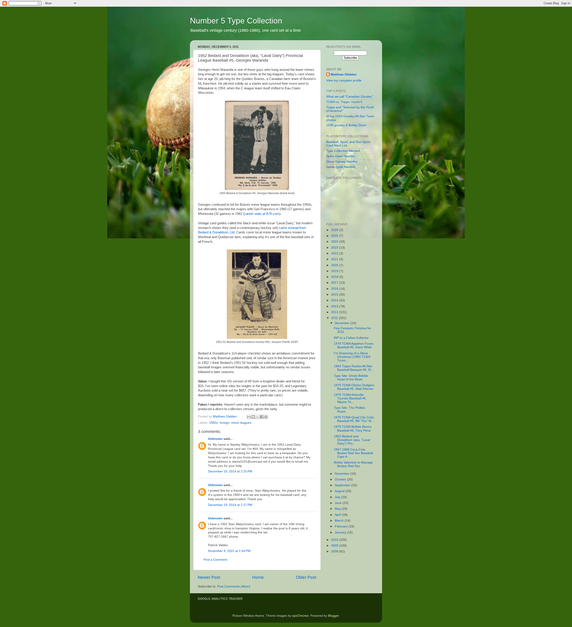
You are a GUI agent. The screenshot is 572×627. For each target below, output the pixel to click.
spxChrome (300, 615)
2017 (335, 282)
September (343, 485)
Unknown (215, 438)
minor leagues (241, 422)
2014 (335, 300)
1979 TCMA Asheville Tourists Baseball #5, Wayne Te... (350, 398)
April (338, 514)
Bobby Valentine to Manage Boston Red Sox (353, 464)
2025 (335, 235)
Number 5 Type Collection (236, 20)
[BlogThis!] (253, 417)
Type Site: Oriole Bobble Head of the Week (351, 377)
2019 (335, 271)
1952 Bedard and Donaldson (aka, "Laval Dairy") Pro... (352, 440)
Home (258, 577)
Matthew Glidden (344, 74)
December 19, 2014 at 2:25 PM (230, 471)
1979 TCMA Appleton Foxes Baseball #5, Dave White (353, 345)
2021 (335, 259)
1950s (213, 422)
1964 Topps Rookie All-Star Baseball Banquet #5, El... (354, 368)
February (342, 526)
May (338, 508)
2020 (335, 265)
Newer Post (209, 577)
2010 (335, 539)
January (341, 532)
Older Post (306, 577)
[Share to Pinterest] (266, 417)
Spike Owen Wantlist (340, 156)
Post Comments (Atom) (233, 586)
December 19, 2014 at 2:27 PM (230, 505)
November (342, 473)
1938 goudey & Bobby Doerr (346, 125)
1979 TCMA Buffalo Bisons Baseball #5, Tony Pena (353, 428)
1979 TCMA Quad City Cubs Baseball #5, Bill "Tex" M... (354, 419)
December (342, 323)
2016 (335, 288)
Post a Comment (215, 559)
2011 (335, 318)
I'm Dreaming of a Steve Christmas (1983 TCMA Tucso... (352, 357)
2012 (335, 312)
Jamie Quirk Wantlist (340, 167)
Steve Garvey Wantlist (341, 161)
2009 (335, 545)
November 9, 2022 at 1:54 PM (229, 551)
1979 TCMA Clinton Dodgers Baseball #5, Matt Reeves (354, 387)
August (340, 491)
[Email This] (249, 417)
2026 (335, 230)
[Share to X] (257, 417)
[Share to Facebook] (261, 417)
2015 (335, 294)
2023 (335, 247)
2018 (335, 277)
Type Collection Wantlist (343, 151)
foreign (224, 422)
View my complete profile (344, 80)
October (341, 479)
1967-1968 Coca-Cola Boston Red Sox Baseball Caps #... (353, 453)
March (340, 520)
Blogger (333, 615)
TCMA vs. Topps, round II (344, 102)
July (338, 497)
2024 (335, 241)
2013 (335, 306)
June (339, 503)
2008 (335, 551)
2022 (335, 253)
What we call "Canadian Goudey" (349, 96)
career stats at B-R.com (261, 214)
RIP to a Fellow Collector (351, 338)
